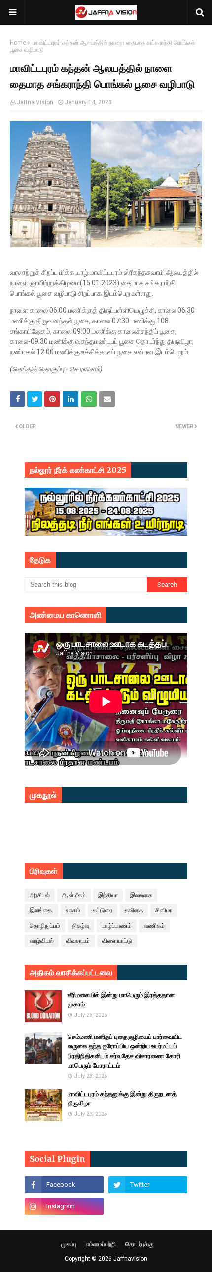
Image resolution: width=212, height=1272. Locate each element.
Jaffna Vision (35, 102)
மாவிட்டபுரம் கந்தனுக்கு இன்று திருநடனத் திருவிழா (122, 1099)
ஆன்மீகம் (74, 895)
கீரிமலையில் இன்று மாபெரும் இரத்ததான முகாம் (121, 1000)
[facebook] (64, 1184)
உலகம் (73, 910)
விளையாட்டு (117, 940)
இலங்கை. (41, 910)
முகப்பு (68, 1244)
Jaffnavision (130, 1258)
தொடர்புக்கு (139, 1244)
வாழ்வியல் (42, 940)
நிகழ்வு (80, 925)
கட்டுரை (102, 910)
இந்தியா (108, 895)
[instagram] (64, 1206)
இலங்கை (141, 895)
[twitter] (147, 1184)
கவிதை (134, 910)
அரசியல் (40, 895)
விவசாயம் (78, 940)
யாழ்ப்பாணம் (117, 925)
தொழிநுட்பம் (45, 925)
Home (18, 42)
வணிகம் (154, 925)
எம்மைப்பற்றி (101, 1244)
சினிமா (164, 910)
